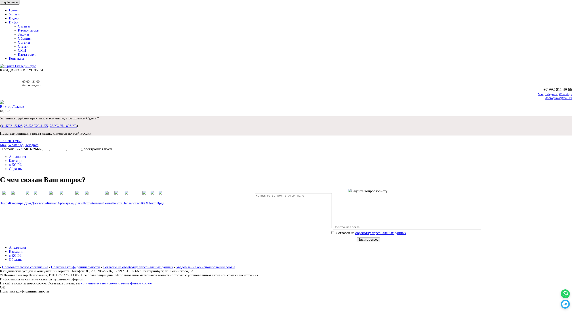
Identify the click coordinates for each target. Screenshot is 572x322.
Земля (4, 203)
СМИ (22, 50)
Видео (14, 18)
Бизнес (52, 203)
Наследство (131, 203)
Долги (78, 203)
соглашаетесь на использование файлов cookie (116, 283)
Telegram (551, 94)
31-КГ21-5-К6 (11, 126)
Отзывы (24, 26)
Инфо (13, 22)
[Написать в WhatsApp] (565, 293)
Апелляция (17, 157)
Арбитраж (65, 203)
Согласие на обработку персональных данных (138, 267)
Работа (117, 203)
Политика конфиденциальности (75, 267)
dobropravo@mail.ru (558, 98)
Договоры (39, 203)
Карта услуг (27, 54)
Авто (152, 203)
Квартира (16, 203)
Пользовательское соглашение (25, 267)
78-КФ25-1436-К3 (63, 126)
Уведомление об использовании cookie (205, 267)
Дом (27, 203)
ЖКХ (144, 203)
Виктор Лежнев (12, 106)
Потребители (93, 203)
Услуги (14, 14)
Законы (23, 34)
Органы (24, 42)
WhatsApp (565, 94)
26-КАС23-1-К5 (36, 126)
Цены (13, 10)
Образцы (25, 38)
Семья (107, 203)
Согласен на (370, 233)
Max (540, 94)
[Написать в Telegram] (565, 304)
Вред (160, 203)
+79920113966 (10, 141)
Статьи (23, 46)
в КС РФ (15, 165)
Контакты (16, 58)
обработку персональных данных (380, 233)
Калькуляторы (29, 30)
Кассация (16, 161)
